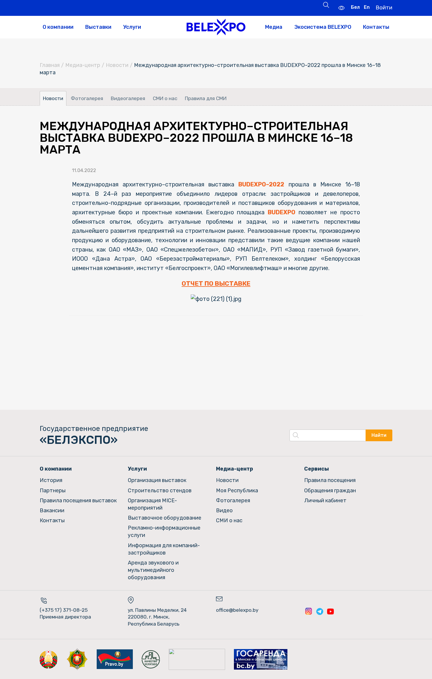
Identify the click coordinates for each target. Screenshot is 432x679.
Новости (117, 65)
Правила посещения (330, 480)
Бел (355, 7)
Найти (378, 435)
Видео (224, 510)
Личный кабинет (325, 500)
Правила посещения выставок (78, 500)
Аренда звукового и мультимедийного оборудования (153, 570)
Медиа (273, 27)
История (51, 480)
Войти (384, 7)
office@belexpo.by (237, 610)
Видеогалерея (128, 98)
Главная (50, 65)
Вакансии (52, 510)
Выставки (98, 27)
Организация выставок (157, 480)
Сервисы (316, 469)
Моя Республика (237, 490)
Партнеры (53, 490)
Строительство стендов (160, 490)
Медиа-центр (82, 65)
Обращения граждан (330, 490)
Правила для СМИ (206, 98)
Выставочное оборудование (164, 518)
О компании (58, 27)
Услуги (132, 27)
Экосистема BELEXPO (322, 27)
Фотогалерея (87, 98)
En (367, 7)
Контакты (376, 27)
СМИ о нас (165, 98)
